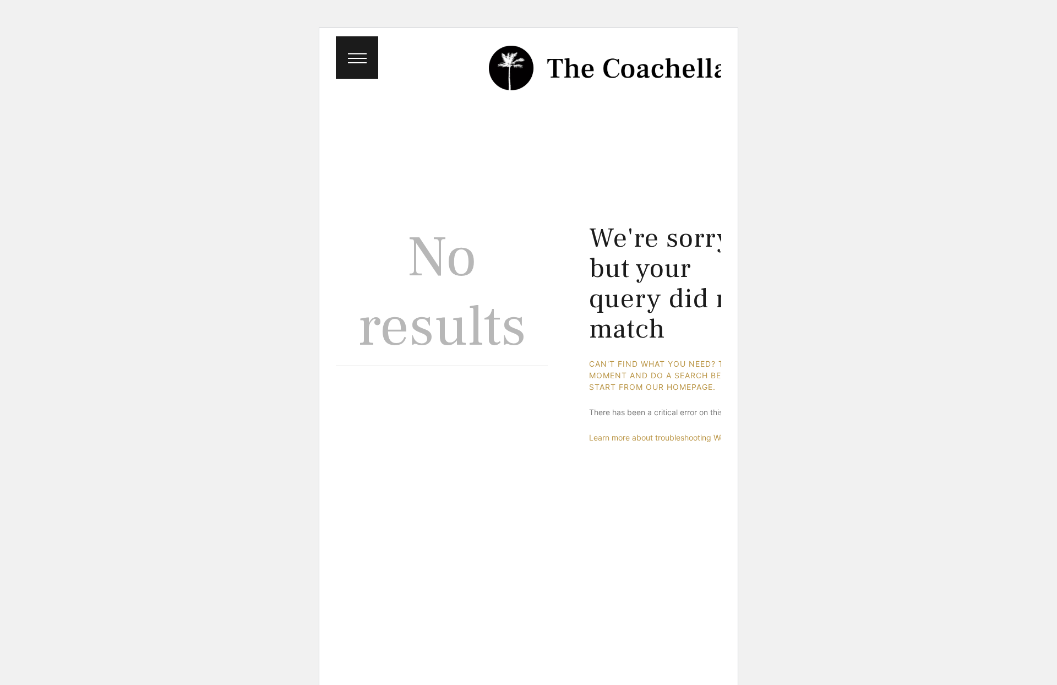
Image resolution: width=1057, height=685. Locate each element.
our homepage (679, 387)
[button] (357, 57)
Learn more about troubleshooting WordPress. (671, 437)
